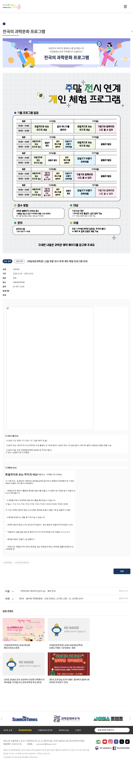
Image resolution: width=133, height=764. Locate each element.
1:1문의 (78, 730)
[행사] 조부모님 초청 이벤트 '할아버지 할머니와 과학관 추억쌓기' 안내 (69, 681)
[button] (2, 719)
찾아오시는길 (64, 730)
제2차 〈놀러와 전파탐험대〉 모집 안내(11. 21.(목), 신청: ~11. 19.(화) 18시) (51, 598)
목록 (122, 571)
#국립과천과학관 (22, 562)
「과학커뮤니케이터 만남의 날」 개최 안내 (37, 591)
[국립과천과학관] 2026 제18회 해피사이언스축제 (17, 646)
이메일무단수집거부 (45, 730)
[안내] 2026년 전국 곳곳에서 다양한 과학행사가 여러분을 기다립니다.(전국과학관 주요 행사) (24, 681)
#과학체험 (8, 562)
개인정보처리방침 (24, 730)
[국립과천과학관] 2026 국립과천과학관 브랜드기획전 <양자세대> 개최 (65, 646)
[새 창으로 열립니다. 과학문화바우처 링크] (66, 716)
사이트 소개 (7, 730)
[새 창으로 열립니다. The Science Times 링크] (24, 717)
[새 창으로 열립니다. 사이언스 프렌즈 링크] (108, 717)
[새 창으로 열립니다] (104, 740)
